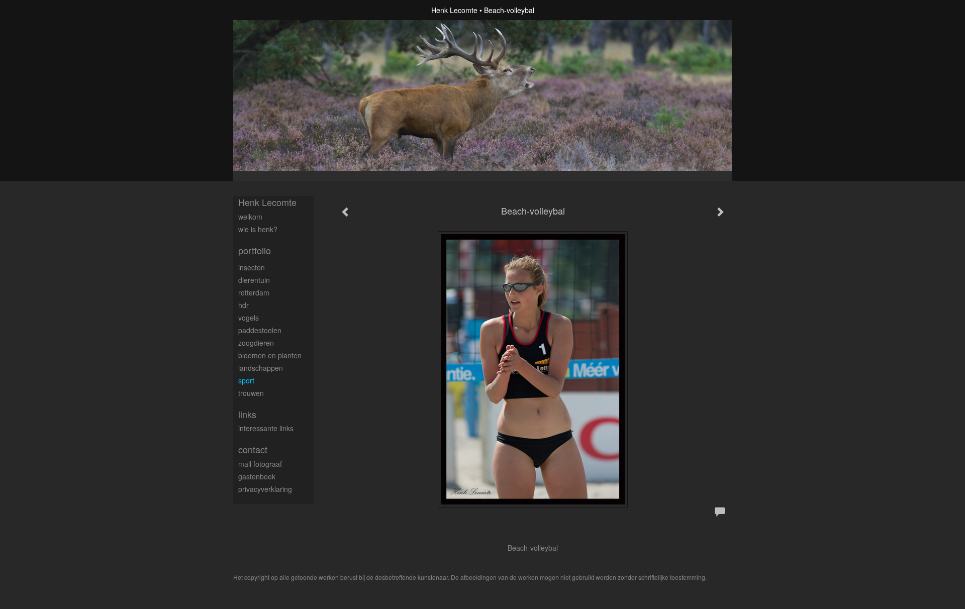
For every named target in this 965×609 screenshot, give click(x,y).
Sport (246, 380)
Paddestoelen (259, 330)
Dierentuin (254, 280)
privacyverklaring (265, 489)
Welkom (250, 217)
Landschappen (260, 368)
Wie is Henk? (257, 229)
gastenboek (256, 476)
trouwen (251, 393)
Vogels (248, 318)
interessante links (266, 428)
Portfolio (254, 250)
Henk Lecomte (454, 10)
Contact (252, 449)
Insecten (251, 267)
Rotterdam (253, 292)
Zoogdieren (256, 343)
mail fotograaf (260, 464)
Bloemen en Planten (270, 355)
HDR (243, 305)
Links (247, 414)
